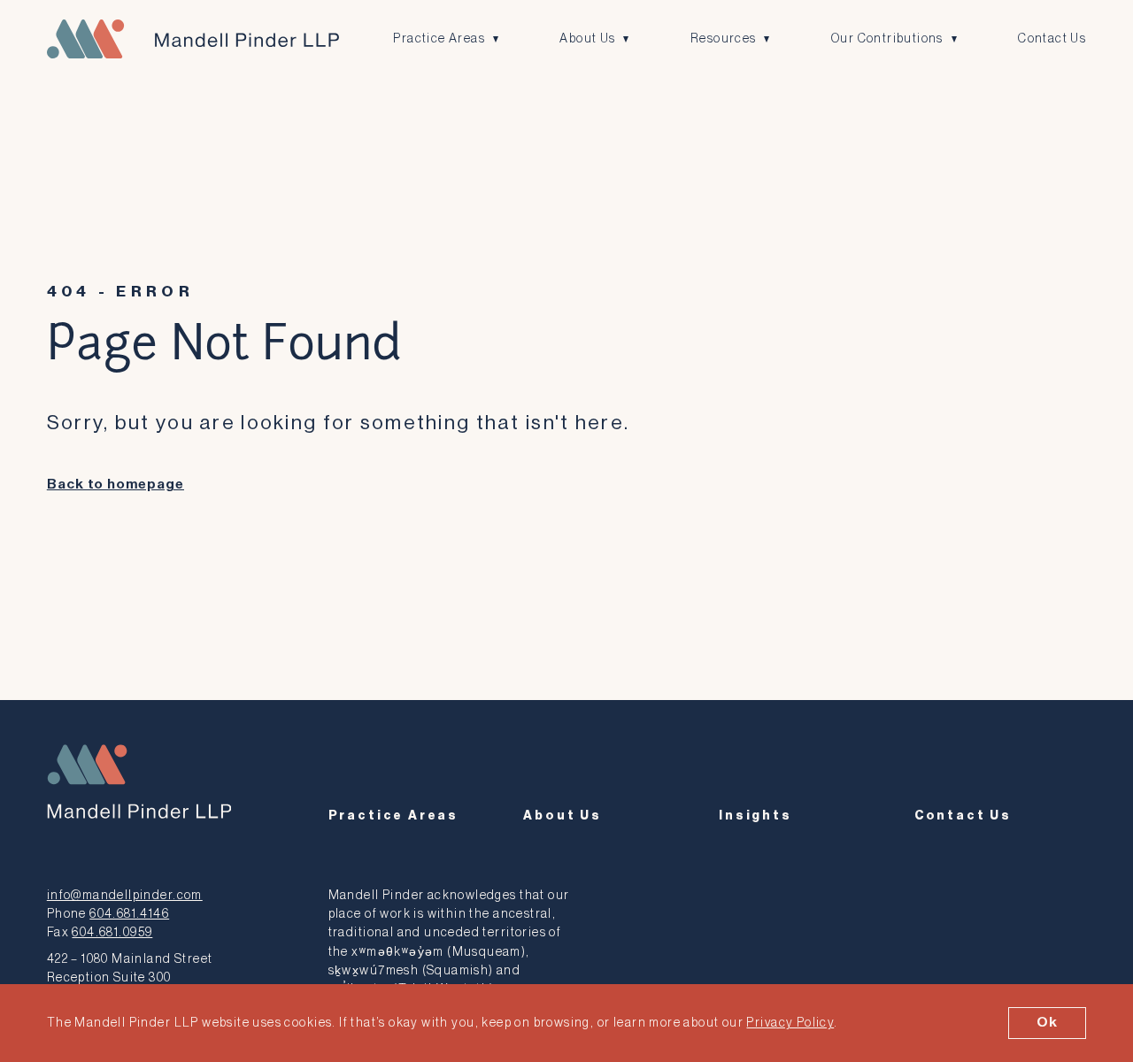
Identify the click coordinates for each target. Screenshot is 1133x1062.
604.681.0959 (112, 932)
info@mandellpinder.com (125, 895)
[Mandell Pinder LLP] (193, 38)
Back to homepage (115, 484)
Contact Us (1052, 38)
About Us (587, 38)
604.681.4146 (129, 913)
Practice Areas (439, 38)
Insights (755, 815)
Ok (1047, 1022)
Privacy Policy (790, 1022)
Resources (723, 38)
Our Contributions (887, 38)
